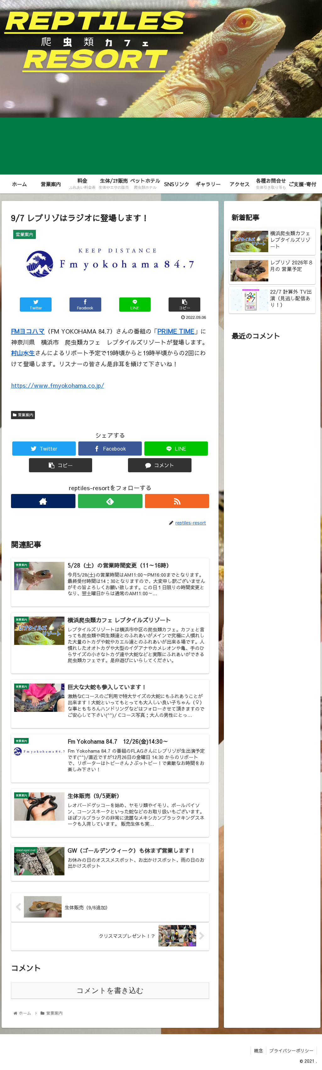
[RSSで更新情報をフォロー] (177, 501)
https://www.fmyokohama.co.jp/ (57, 385)
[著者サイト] (43, 501)
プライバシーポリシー (291, 1050)
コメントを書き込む (110, 990)
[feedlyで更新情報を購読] (110, 501)
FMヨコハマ (28, 331)
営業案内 (25, 414)
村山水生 (23, 353)
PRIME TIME (176, 331)
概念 (258, 1050)
